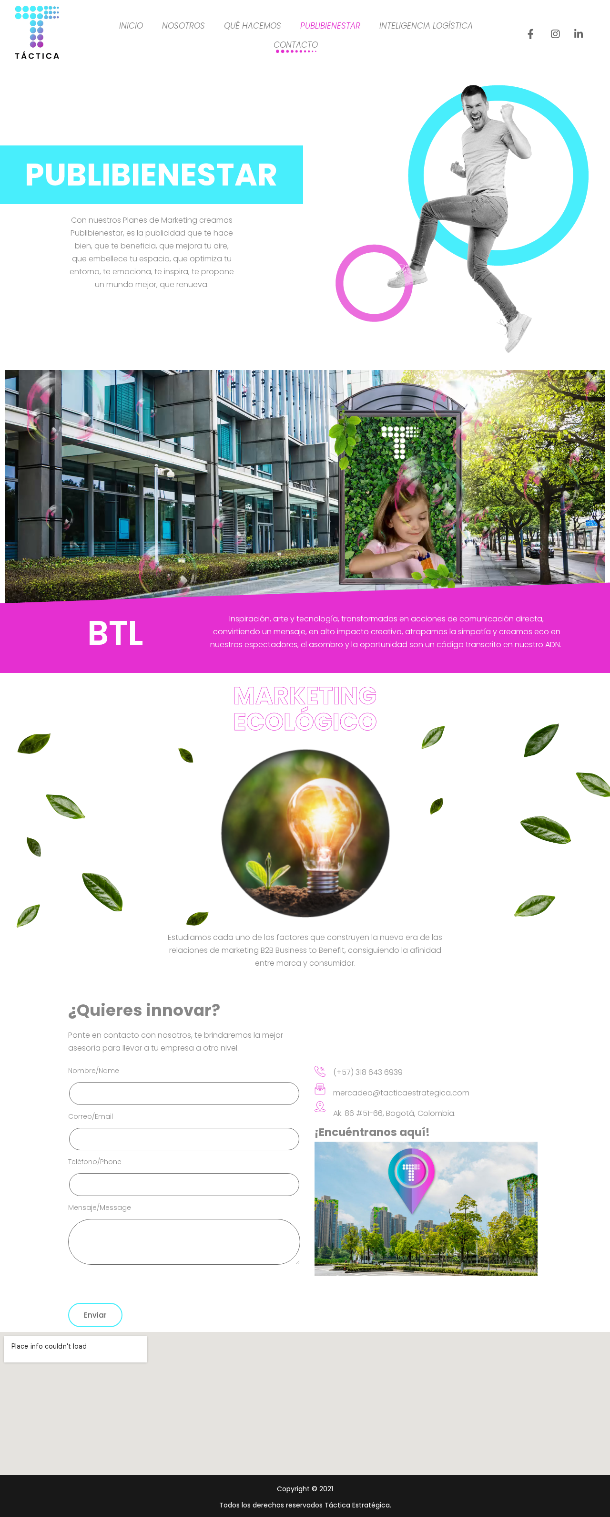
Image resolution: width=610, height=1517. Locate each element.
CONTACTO (296, 45)
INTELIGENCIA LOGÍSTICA (426, 25)
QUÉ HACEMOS (252, 25)
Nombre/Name (93, 1070)
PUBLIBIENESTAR (330, 25)
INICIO (131, 25)
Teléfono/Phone (95, 1161)
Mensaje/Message (99, 1207)
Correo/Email (90, 1116)
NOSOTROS (183, 25)
